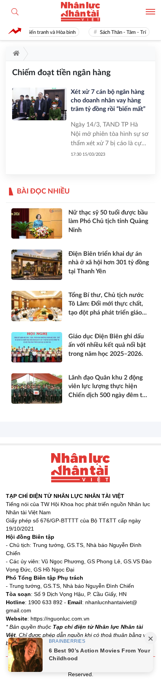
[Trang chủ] (14, 54)
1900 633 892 (45, 602)
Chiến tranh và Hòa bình (47, 32)
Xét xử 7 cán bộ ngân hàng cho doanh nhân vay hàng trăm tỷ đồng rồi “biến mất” (108, 100)
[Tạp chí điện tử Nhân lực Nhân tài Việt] (80, 11)
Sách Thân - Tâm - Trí (121, 32)
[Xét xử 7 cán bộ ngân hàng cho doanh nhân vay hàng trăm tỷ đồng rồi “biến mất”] (39, 104)
